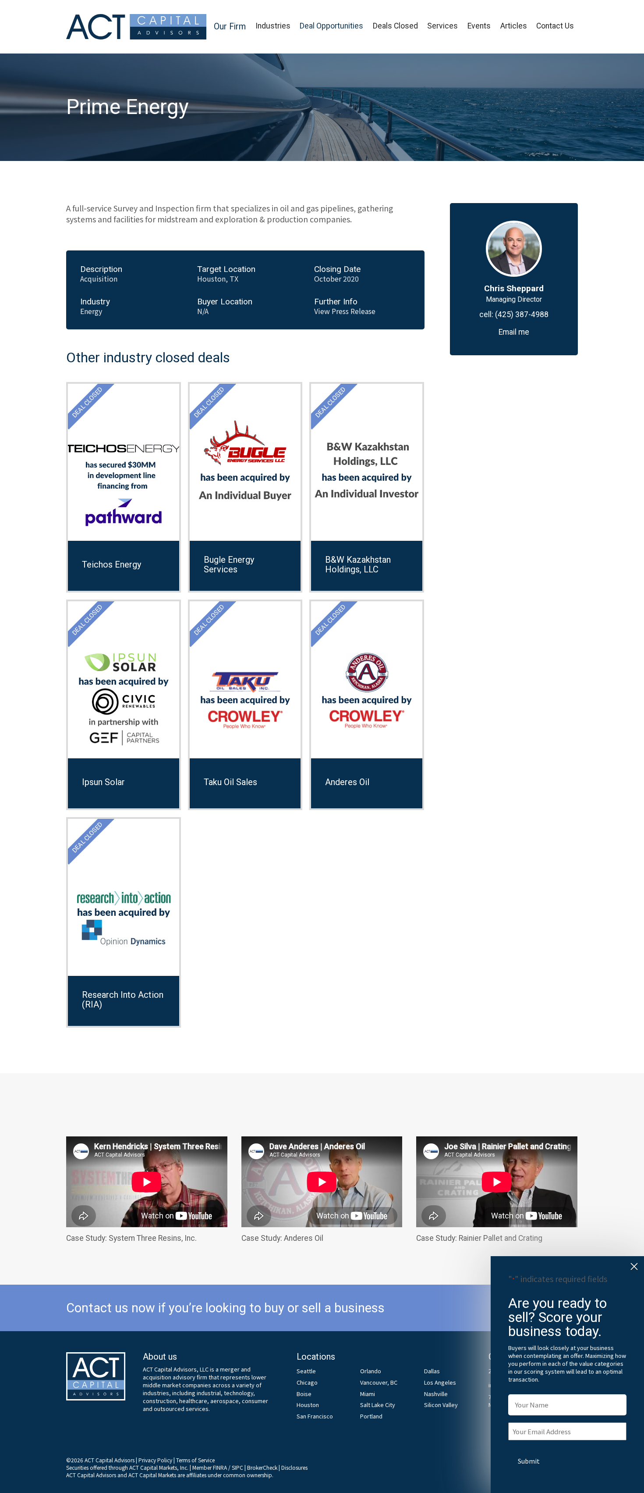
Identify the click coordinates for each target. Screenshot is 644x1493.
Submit (529, 1460)
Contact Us (555, 25)
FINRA (220, 1467)
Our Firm (230, 26)
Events (479, 25)
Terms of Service (195, 1460)
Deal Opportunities (331, 25)
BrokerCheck (262, 1467)
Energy (91, 311)
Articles (513, 25)
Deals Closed (395, 25)
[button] (230, 27)
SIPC (237, 1467)
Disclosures (294, 1467)
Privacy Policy (155, 1460)
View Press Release (344, 311)
